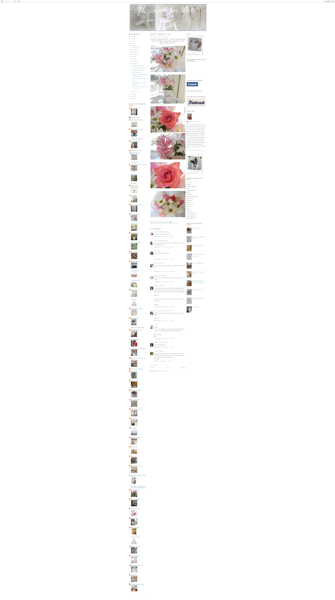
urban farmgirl (134, 518)
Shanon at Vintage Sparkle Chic (161, 310)
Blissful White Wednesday (197, 298)
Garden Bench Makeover (138, 70)
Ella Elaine (134, 195)
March (134, 61)
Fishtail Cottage (135, 261)
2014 (132, 41)
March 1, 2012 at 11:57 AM (163, 361)
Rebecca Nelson (158, 285)
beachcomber (157, 263)
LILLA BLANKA (135, 318)
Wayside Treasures (135, 546)
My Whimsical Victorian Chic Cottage (138, 358)
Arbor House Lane (135, 141)
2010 (132, 96)
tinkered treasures (135, 508)
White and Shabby (135, 556)
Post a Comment (154, 365)
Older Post (183, 367)
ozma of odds (134, 371)
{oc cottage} (134, 575)
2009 (132, 98)
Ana (155, 324)
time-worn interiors (136, 499)
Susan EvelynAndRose (159, 240)
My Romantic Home (136, 330)
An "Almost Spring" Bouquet (139, 68)
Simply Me (133, 456)
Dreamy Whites (135, 186)
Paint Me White (135, 381)
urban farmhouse (135, 527)
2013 (132, 43)
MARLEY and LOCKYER (137, 327)
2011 (132, 94)
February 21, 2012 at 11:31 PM (164, 321)
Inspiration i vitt (135, 289)
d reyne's (133, 174)
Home (168, 367)
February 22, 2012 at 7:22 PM (163, 347)
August (134, 54)
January (134, 91)
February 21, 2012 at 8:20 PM (163, 307)
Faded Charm (134, 223)
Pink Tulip (157, 223)
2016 (132, 36)
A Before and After (195, 228)
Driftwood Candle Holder (197, 263)
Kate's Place (134, 299)
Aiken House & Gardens (137, 129)
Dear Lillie (133, 183)
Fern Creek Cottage (136, 242)
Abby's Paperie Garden (136, 120)
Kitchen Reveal (195, 307)
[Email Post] (170, 222)
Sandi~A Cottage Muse (159, 342)
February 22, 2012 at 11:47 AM (164, 338)
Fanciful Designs (135, 233)
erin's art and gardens (136, 204)
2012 (132, 45)
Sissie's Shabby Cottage (136, 466)
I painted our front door (196, 289)
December (134, 47)
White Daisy (174, 223)
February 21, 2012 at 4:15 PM (163, 247)
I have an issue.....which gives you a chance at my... (140, 87)
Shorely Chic (134, 447)
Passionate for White (136, 390)
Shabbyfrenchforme (136, 437)
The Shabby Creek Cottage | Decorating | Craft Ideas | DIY (138, 486)
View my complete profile (194, 150)
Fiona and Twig (135, 252)
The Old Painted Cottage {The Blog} (138, 475)
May (133, 56)
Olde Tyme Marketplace (137, 369)
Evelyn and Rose (135, 214)
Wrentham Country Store (137, 565)
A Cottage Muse (135, 108)
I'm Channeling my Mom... (138, 65)
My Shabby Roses (135, 339)
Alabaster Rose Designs (136, 138)
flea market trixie (135, 271)
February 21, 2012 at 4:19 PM (163, 259)
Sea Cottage (134, 428)
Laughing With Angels (136, 308)
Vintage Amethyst (135, 537)
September (135, 52)
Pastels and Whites (135, 399)
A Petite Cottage (135, 117)
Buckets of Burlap (135, 153)
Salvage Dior (134, 418)
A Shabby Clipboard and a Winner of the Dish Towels (140, 75)
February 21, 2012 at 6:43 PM (163, 282)
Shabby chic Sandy (158, 275)
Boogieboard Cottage (136, 150)
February (134, 63)
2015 (132, 39)
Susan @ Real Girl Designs (160, 232)
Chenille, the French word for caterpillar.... (198, 255)
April (133, 59)
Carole (155, 251)
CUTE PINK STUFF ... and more (139, 164)
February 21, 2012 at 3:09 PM (163, 236)
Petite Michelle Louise (136, 409)
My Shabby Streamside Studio (138, 348)
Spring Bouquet (165, 223)
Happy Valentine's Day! (137, 72)
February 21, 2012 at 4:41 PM (163, 271)
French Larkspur (135, 280)
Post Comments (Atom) (162, 371)
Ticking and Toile (135, 490)
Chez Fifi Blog (134, 162)
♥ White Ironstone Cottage (137, 584)
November (134, 50)
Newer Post (152, 367)
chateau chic (157, 351)
